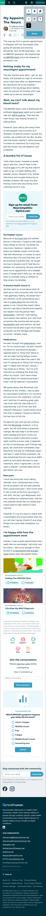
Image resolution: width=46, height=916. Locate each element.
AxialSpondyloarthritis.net (15, 863)
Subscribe (40, 2)
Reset (34, 34)
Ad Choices (37, 886)
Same (27, 649)
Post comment (23, 685)
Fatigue (18, 735)
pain (13, 167)
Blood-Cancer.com (12, 870)
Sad (32, 640)
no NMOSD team (11, 57)
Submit (23, 749)
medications (29, 343)
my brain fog (21, 238)
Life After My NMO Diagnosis (19, 608)
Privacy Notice (22, 223)
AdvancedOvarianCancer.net (16, 841)
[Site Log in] (31, 2)
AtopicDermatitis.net (12, 855)
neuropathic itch (11, 324)
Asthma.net (8, 852)
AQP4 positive (18, 115)
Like (11, 640)
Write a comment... (13, 678)
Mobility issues (22, 726)
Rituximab (16, 425)
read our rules (23, 664)
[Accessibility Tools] (26, 2)
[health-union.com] (13, 805)
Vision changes (22, 722)
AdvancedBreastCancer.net (16, 837)
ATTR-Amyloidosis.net (13, 859)
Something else (22, 743)
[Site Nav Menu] (9, 2)
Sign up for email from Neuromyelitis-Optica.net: (23, 207)
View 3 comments (22, 672)
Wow (17, 649)
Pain (17, 731)
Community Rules (24, 886)
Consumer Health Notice (12, 883)
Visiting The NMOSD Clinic (18, 578)
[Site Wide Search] (14, 2)
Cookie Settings (9, 886)
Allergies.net (9, 845)
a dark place (16, 302)
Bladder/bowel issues (25, 739)
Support (23, 640)
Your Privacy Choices (33, 883)
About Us (6, 880)
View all (8, 874)
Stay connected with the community (22, 768)
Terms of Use (21, 782)
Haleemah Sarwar (17, 26)
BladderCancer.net (12, 866)
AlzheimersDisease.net (14, 848)
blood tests (18, 112)
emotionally (9, 315)
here (33, 633)
